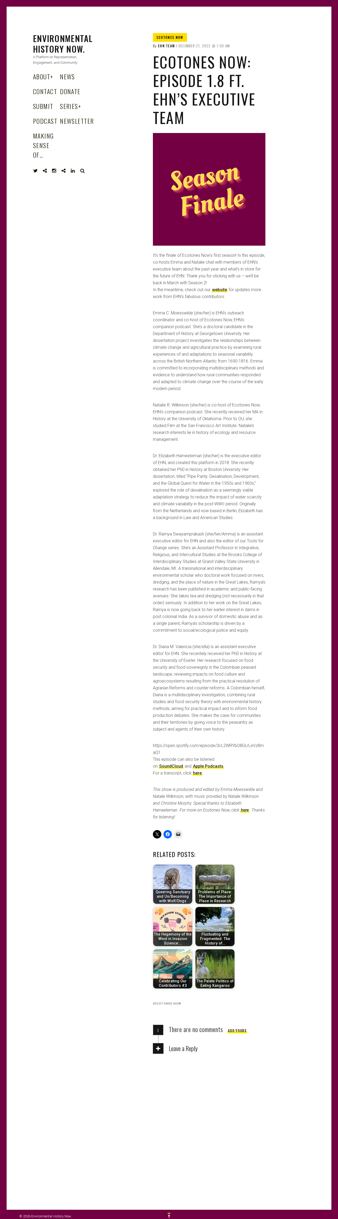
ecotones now (168, 1003)
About (43, 76)
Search (82, 171)
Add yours (237, 1030)
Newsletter (77, 121)
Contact (45, 91)
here (197, 773)
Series (70, 106)
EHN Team (166, 45)
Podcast (45, 121)
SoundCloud (171, 766)
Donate (70, 91)
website (219, 289)
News (67, 76)
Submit (43, 106)
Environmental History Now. (63, 43)
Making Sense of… (43, 145)
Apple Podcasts (208, 766)
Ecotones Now (170, 37)
